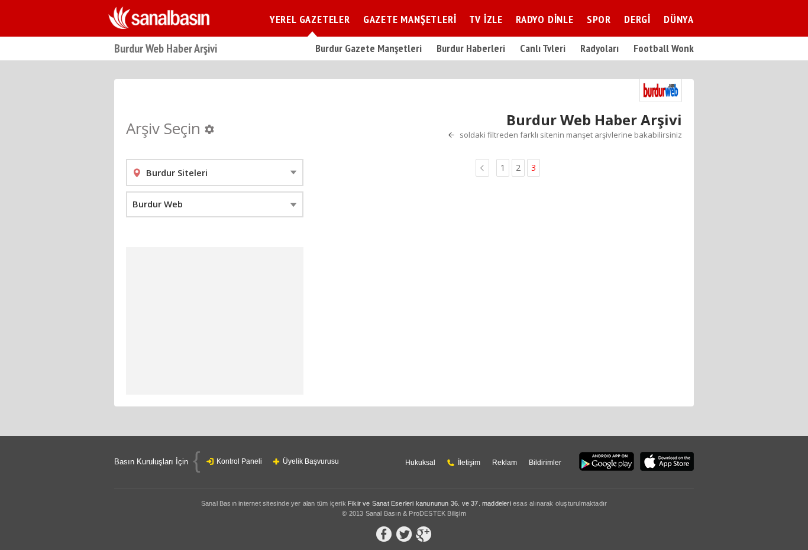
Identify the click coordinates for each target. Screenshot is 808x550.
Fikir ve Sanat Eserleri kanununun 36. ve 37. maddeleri (429, 503)
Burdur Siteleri (177, 172)
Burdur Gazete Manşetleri (368, 48)
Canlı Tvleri (542, 48)
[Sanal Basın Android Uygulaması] (606, 462)
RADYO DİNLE (545, 19)
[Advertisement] (214, 321)
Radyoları (599, 48)
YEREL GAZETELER (310, 19)
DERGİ (637, 19)
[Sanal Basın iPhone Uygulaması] (667, 462)
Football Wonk (664, 48)
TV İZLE (486, 19)
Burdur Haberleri (471, 48)
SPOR (599, 19)
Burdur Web (157, 204)
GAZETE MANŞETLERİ (410, 19)
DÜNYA (679, 19)
